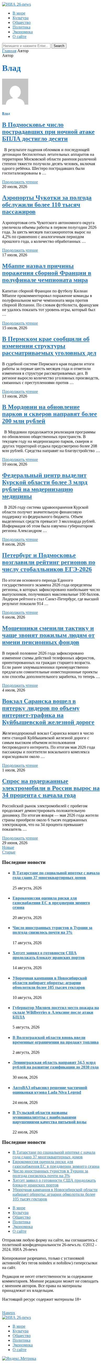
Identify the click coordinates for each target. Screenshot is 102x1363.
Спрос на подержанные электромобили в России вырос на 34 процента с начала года (51, 788)
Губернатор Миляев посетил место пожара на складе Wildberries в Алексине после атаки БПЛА (56, 1012)
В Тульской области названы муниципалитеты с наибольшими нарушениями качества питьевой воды (50, 1117)
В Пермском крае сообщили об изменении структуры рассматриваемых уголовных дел (49, 345)
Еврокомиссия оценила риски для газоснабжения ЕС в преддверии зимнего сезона (51, 903)
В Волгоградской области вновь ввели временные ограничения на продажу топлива (56, 1039)
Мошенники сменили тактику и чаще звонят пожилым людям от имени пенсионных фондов (48, 635)
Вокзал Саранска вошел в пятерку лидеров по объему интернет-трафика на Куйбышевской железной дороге (48, 712)
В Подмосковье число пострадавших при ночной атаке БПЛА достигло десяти (48, 131)
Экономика (23, 32)
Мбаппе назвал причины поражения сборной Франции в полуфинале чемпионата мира (46, 273)
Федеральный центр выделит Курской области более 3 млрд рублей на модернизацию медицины (44, 486)
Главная (9, 51)
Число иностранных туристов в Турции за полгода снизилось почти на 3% (52, 930)
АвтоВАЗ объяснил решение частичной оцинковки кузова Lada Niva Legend (50, 1090)
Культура (21, 18)
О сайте (19, 36)
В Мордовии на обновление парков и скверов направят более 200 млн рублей (49, 414)
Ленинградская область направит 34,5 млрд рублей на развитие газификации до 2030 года (56, 1064)
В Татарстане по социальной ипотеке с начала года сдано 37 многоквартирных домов (56, 875)
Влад (6, 113)
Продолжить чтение (20, 182)
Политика (21, 27)
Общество (22, 22)
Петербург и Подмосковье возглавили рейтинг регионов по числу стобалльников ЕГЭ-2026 (48, 562)
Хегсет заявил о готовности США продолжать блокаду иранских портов (49, 955)
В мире (19, 13)
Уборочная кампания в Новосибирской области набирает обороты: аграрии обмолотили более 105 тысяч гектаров (50, 983)
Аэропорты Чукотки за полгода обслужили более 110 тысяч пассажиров (47, 204)
